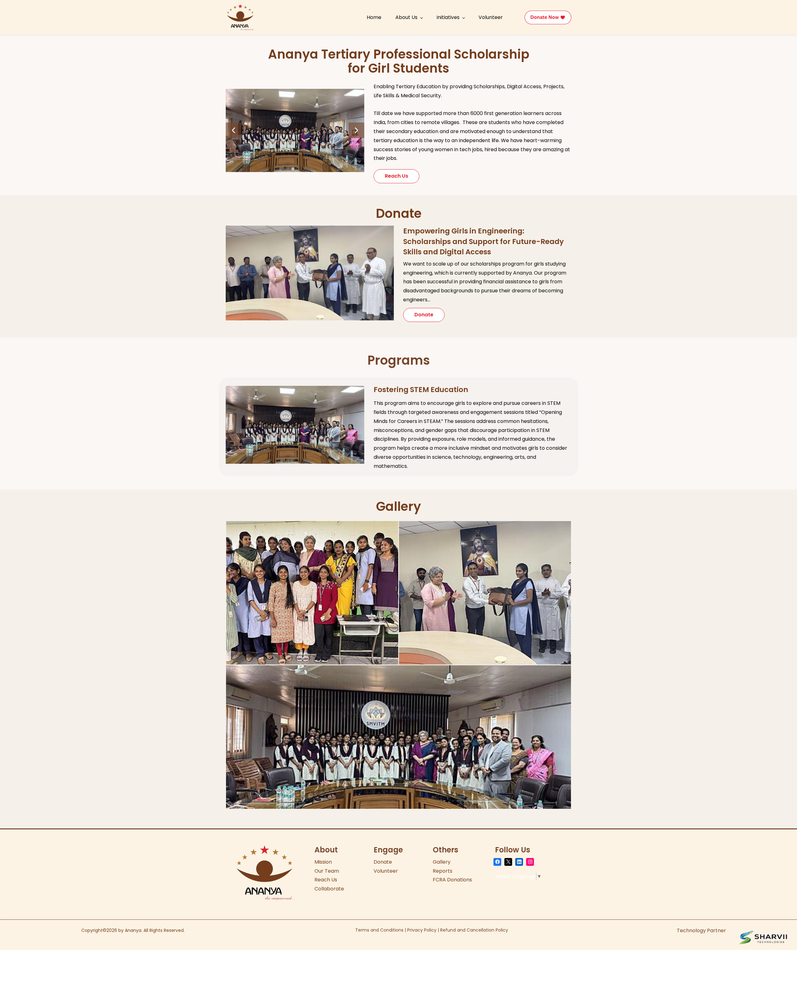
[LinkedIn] (519, 862)
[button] (233, 130)
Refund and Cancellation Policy (474, 930)
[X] (508, 862)
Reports (442, 871)
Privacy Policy (421, 930)
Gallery (441, 862)
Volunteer (386, 871)
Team (332, 871)
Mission (323, 862)
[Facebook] (497, 862)
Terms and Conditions (379, 930)
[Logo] (241, 17)
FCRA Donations (452, 879)
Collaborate (329, 888)
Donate (383, 862)
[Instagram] (530, 862)
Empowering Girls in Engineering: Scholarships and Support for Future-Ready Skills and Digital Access (483, 241)
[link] (295, 93)
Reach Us (325, 879)
